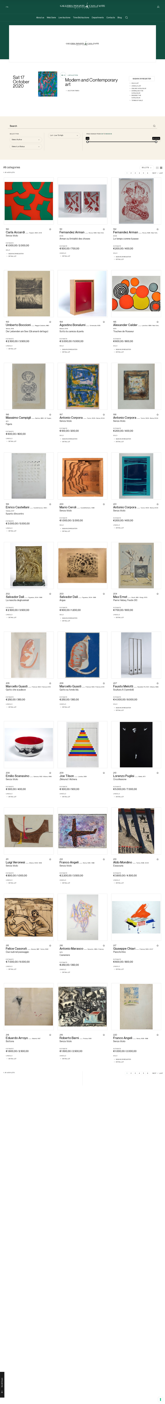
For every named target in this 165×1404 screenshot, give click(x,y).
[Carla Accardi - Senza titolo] (29, 201)
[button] (26, 140)
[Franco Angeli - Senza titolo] (83, 831)
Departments (98, 17)
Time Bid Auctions (81, 17)
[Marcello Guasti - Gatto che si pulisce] (29, 655)
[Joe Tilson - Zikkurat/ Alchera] (83, 745)
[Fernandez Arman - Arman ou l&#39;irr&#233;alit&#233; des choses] (83, 201)
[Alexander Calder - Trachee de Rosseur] (136, 294)
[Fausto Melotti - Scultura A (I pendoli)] (136, 655)
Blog (120, 17)
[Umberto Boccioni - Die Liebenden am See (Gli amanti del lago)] (29, 294)
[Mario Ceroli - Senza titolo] (83, 476)
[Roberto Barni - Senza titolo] (83, 1007)
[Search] (126, 17)
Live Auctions (64, 17)
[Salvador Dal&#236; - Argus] (83, 566)
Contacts (110, 17)
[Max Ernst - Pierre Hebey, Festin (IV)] (136, 566)
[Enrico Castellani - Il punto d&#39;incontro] (29, 476)
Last (161, 173)
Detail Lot (12, 256)
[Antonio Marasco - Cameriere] (83, 917)
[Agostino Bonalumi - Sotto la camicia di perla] (83, 294)
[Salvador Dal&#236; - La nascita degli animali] (29, 566)
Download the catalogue (137, 92)
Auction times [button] (73, 91)
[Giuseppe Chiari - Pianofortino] (136, 917)
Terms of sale (137, 100)
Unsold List (136, 86)
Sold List (135, 83)
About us (40, 17)
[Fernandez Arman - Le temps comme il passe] (136, 201)
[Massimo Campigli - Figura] (29, 386)
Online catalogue (138, 88)
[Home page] (82, 5)
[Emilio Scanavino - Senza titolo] (29, 745)
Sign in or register (142, 79)
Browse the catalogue (136, 96)
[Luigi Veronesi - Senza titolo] (29, 831)
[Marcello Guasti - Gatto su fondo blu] (83, 655)
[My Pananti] (158, 7)
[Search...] (154, 126)
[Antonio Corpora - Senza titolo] (83, 386)
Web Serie (51, 17)
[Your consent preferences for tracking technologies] (160, 1399)
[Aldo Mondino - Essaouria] (136, 831)
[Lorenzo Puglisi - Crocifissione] (136, 745)
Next (154, 173)
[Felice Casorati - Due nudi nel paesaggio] (29, 917)
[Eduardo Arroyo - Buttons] (29, 1007)
